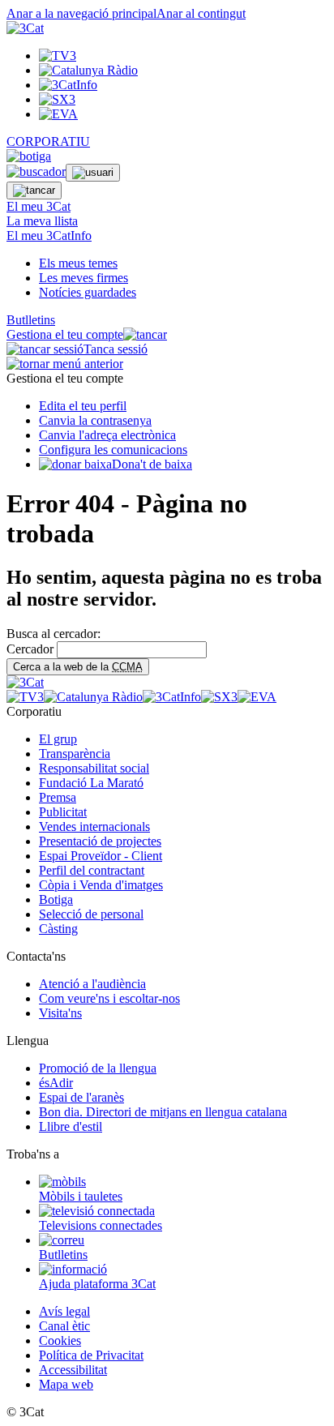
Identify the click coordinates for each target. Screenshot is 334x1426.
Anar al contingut (201, 13)
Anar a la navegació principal (81, 13)
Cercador (30, 649)
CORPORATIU (48, 141)
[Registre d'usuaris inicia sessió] (93, 173)
